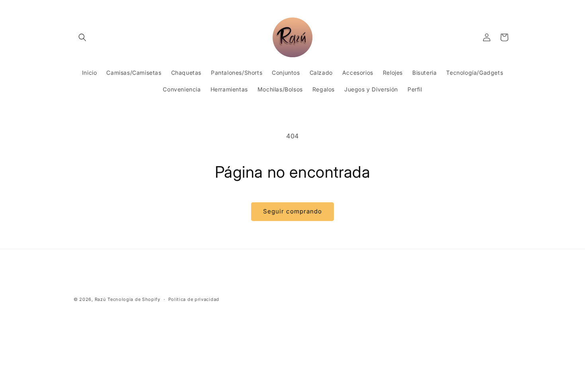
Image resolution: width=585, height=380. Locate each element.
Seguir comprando (292, 211)
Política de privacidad (193, 299)
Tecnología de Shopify (133, 299)
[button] (82, 37)
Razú (100, 299)
